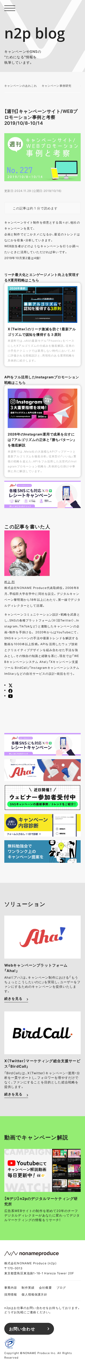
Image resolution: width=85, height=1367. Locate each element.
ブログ (61, 1287)
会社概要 (45, 1287)
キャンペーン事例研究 (57, 86)
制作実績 (28, 1287)
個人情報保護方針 (34, 1294)
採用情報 (10, 1294)
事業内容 (10, 1287)
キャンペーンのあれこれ (20, 86)
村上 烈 (9, 582)
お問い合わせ (22, 1329)
